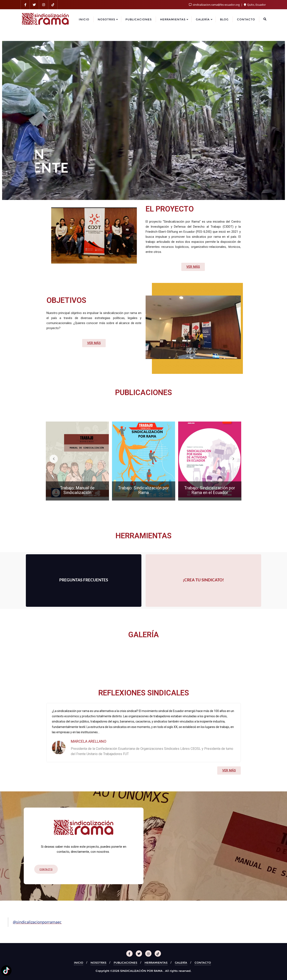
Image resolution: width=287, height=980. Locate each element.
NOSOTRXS (98, 962)
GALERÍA (181, 962)
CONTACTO (203, 962)
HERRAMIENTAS (156, 962)
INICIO (78, 962)
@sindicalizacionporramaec (37, 922)
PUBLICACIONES (125, 962)
